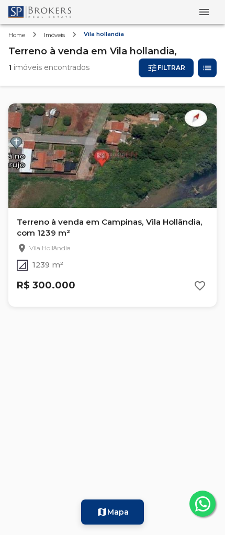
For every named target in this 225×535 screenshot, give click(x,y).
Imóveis (54, 35)
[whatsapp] (202, 504)
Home (16, 35)
